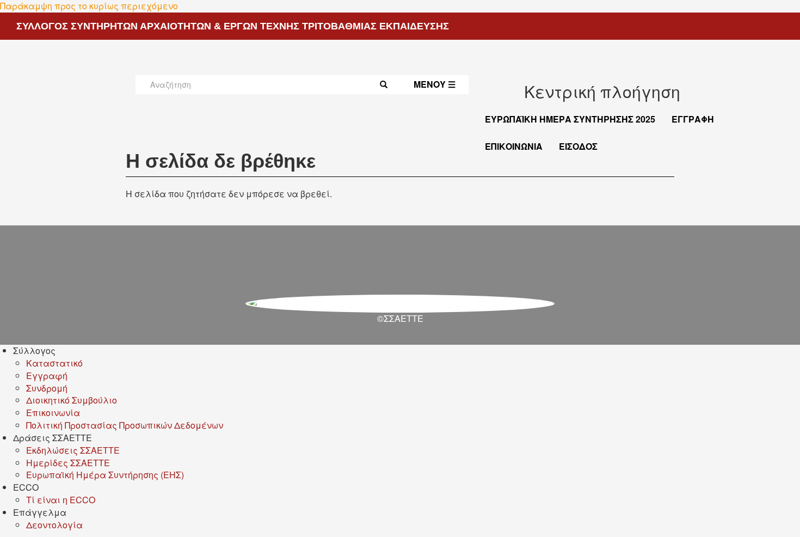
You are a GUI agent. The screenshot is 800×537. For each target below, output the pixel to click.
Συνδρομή (46, 388)
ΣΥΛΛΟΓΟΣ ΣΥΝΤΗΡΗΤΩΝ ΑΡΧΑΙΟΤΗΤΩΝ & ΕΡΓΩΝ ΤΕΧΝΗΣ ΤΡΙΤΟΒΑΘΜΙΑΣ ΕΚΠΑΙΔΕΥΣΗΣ (232, 26)
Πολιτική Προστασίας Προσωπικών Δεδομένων (124, 425)
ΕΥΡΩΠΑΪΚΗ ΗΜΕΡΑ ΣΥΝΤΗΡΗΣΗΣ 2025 (570, 119)
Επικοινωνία (514, 146)
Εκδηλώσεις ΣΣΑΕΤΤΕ (73, 450)
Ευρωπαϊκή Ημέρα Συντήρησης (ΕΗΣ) (105, 474)
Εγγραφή (693, 119)
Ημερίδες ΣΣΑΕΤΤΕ (68, 462)
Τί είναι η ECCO (60, 499)
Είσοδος (578, 146)
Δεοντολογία (54, 524)
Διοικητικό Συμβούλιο (71, 400)
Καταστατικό (54, 363)
